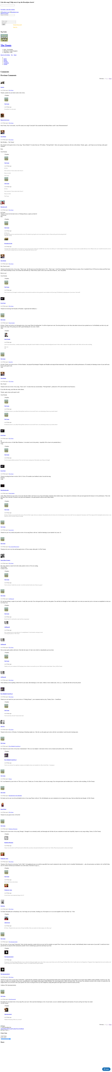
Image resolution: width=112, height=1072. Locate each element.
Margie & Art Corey (5, 120)
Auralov (2, 87)
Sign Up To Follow (5, 55)
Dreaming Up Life (8, 243)
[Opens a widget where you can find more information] (106, 1069)
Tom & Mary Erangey (5, 560)
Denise (10, 778)
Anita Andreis (11, 493)
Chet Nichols (3, 136)
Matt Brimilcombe (5, 490)
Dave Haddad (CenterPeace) (7, 693)
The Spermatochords (13, 941)
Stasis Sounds (12, 322)
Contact (14, 1028)
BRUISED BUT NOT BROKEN (15, 795)
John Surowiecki (12, 999)
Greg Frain (3, 303)
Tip (12, 55)
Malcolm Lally (4, 206)
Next (110, 78)
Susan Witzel (3, 809)
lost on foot (11, 530)
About (2, 1028)
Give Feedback (20, 1028)
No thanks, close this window (8, 9)
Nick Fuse (3, 906)
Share (15, 55)
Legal (10, 1028)
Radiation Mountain (13, 828)
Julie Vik (11, 362)
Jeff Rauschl (11, 598)
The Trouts (11, 90)
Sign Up (15, 27)
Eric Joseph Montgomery (14, 546)
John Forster (7, 922)
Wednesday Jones (4, 858)
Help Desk (6, 1028)
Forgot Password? (17, 24)
